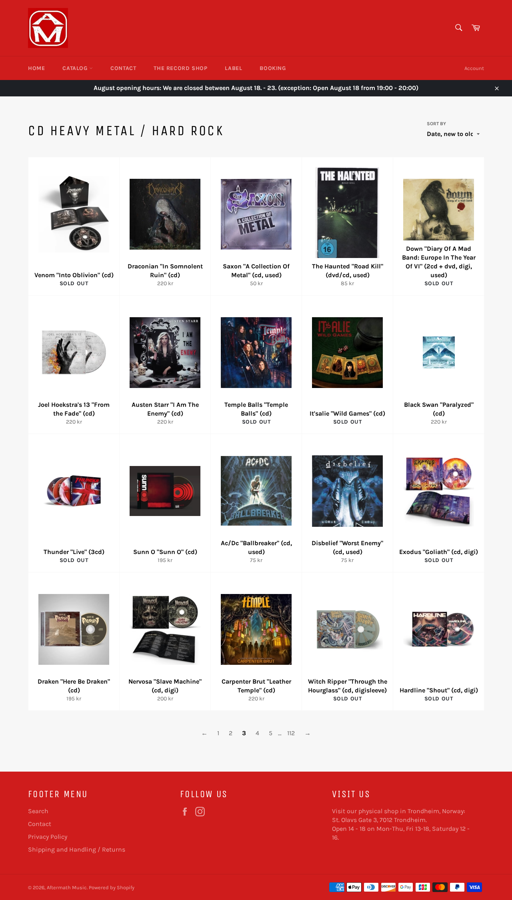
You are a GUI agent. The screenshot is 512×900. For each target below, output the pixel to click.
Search (38, 811)
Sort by (436, 123)
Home (36, 68)
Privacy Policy (47, 836)
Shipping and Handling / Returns (76, 849)
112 (291, 733)
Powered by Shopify (111, 887)
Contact (123, 68)
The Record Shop (180, 68)
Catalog (75, 68)
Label (233, 68)
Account (474, 68)
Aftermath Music (67, 887)
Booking (273, 68)
